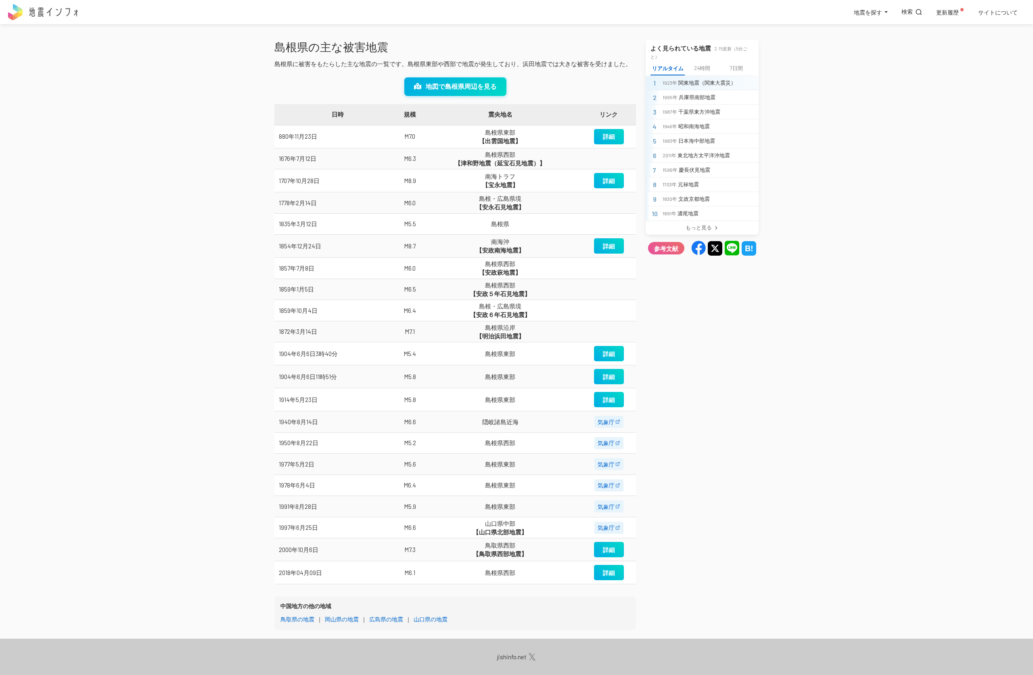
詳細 (609, 136)
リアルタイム (668, 68)
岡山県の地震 (342, 619)
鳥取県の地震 (297, 619)
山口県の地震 (430, 619)
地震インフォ (43, 12)
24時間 (702, 68)
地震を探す (868, 12)
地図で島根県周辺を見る (460, 86)
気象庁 (606, 422)
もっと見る (699, 227)
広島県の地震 (386, 619)
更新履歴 (947, 12)
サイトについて (998, 12)
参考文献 (666, 248)
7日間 (736, 68)
